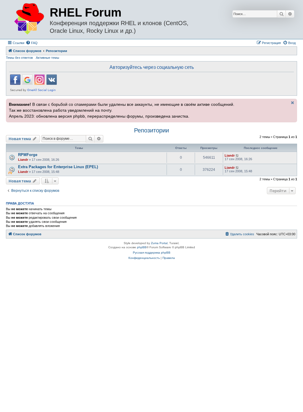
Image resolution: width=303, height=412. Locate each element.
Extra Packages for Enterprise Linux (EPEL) (58, 167)
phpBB (141, 247)
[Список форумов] (28, 19)
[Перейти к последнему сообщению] (237, 155)
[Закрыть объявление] (292, 102)
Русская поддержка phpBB (151, 252)
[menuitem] (32, 42)
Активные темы (47, 57)
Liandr (23, 159)
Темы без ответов (19, 57)
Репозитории (151, 130)
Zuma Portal (159, 243)
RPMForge (27, 155)
